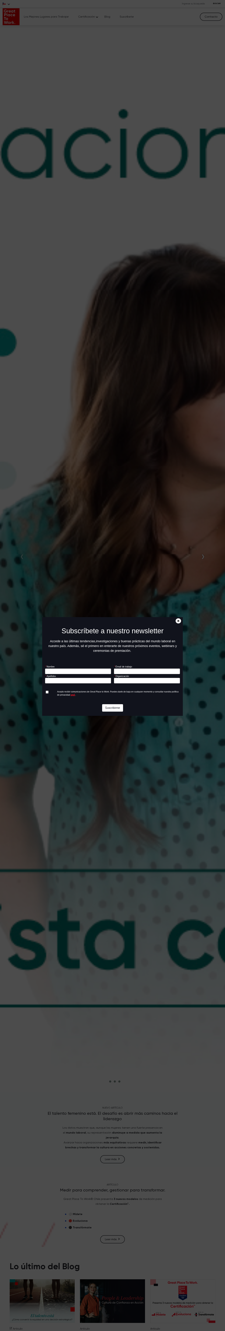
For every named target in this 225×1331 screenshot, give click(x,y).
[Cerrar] (178, 620)
